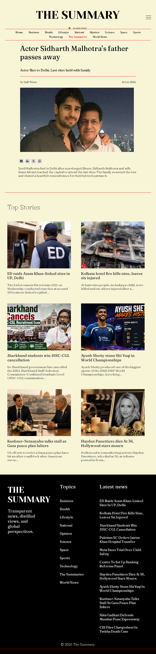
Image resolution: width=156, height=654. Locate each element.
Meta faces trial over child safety (120, 552)
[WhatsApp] (40, 161)
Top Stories (23, 207)
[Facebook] (21, 161)
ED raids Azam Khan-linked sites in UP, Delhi (121, 503)
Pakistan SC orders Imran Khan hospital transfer (120, 540)
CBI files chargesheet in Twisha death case (119, 629)
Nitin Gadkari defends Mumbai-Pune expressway (120, 617)
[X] (33, 161)
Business (34, 32)
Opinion (94, 32)
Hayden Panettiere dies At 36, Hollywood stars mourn (122, 576)
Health (49, 32)
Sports (137, 32)
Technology (56, 36)
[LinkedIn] (27, 161)
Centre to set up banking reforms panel (119, 564)
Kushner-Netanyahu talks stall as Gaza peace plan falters (119, 603)
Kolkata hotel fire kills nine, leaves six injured (121, 515)
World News (100, 36)
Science (110, 32)
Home (19, 32)
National (79, 32)
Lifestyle (63, 32)
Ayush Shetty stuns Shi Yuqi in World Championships (122, 588)
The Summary (78, 15)
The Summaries (78, 36)
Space (123, 32)
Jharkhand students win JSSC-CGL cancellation (118, 527)
